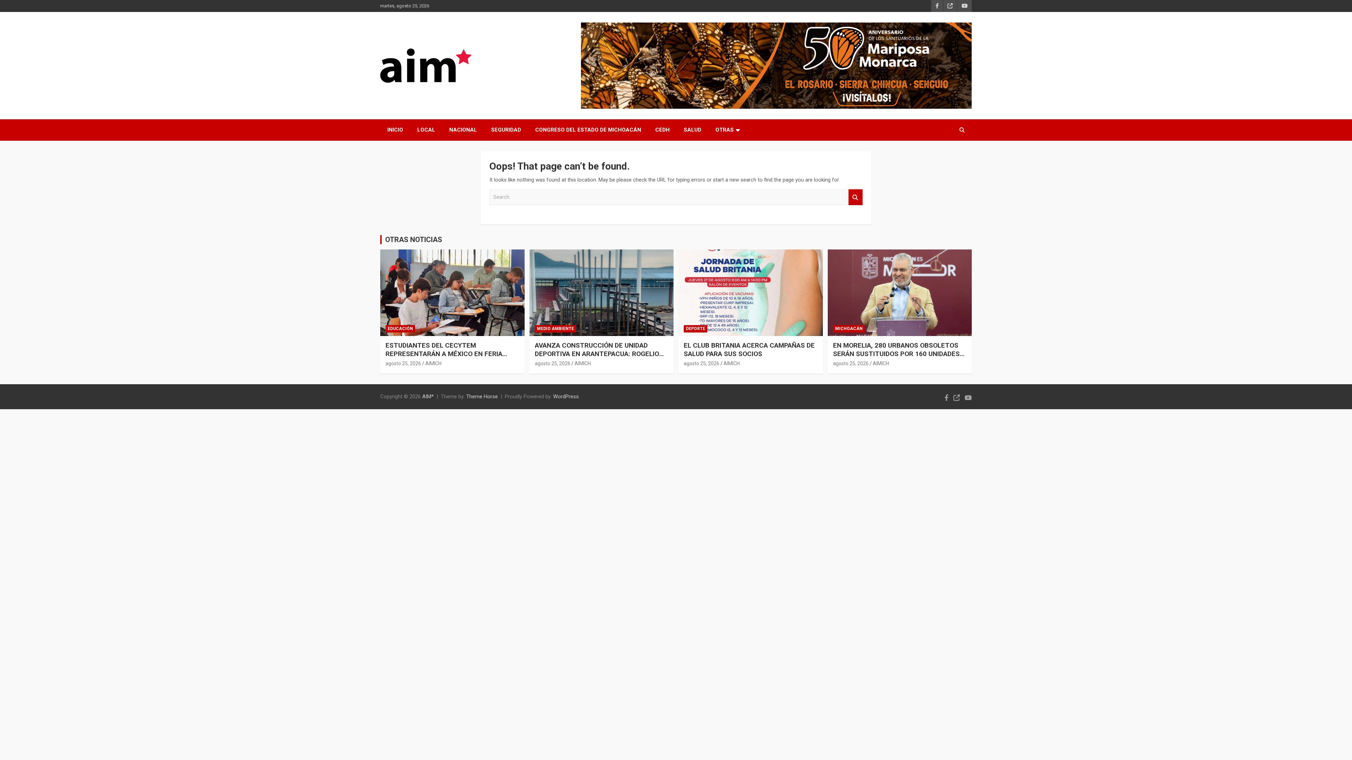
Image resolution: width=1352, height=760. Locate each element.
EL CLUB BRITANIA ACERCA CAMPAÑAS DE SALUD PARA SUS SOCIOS (749, 349)
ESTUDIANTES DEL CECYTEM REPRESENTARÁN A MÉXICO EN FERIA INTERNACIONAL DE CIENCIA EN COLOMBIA (452, 354)
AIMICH (433, 363)
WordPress (566, 396)
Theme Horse (482, 396)
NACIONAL (463, 130)
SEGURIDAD (506, 130)
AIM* (428, 396)
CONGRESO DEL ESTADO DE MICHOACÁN (588, 130)
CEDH (662, 130)
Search (856, 197)
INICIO (395, 130)
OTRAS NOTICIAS (413, 239)
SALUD (692, 130)
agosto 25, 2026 (403, 363)
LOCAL (426, 130)
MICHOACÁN (849, 328)
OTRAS (724, 130)
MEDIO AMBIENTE (555, 328)
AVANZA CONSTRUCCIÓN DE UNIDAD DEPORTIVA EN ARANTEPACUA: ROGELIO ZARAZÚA (597, 354)
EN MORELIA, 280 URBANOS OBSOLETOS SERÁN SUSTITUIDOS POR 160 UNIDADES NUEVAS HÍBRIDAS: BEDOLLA (896, 354)
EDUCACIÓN (400, 328)
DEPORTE (695, 328)
